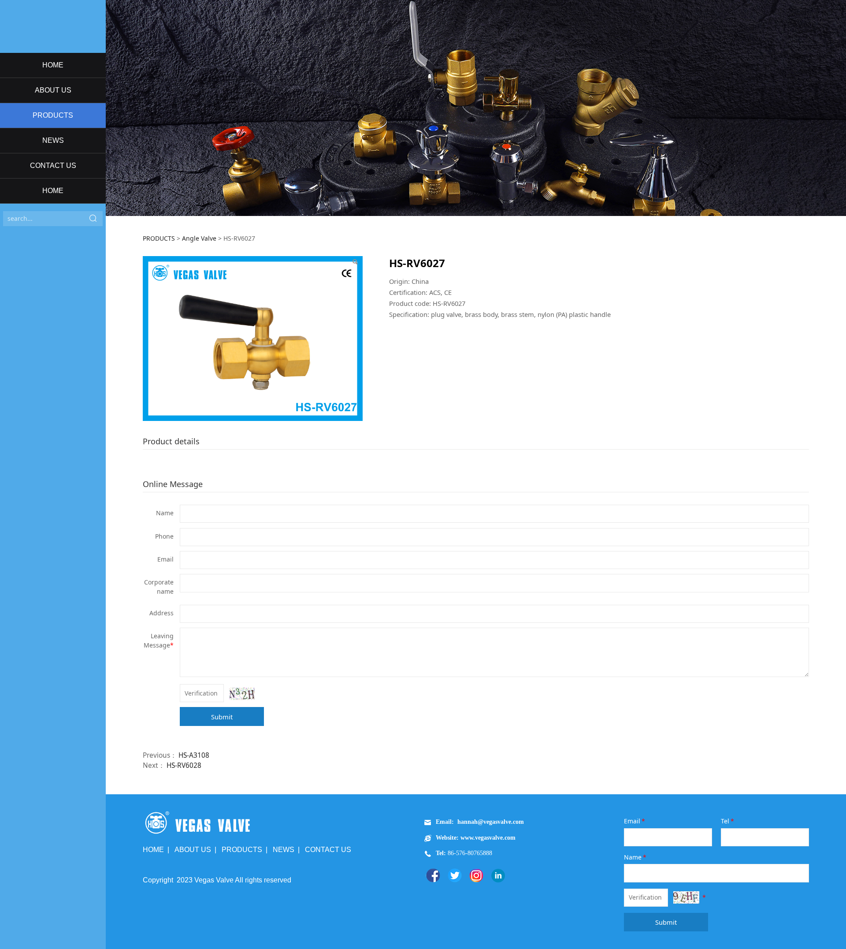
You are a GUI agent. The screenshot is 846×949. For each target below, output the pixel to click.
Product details (171, 441)
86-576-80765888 (469, 853)
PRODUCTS (53, 115)
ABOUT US (53, 90)
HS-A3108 (193, 755)
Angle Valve (199, 238)
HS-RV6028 (184, 765)
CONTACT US (53, 165)
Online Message (173, 484)
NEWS (53, 140)
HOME (52, 65)
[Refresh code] (242, 694)
